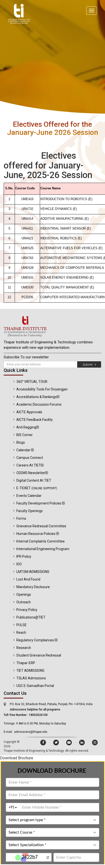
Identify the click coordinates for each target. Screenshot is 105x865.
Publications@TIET (30, 617)
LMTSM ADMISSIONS (32, 572)
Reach (21, 632)
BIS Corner (24, 435)
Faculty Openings (29, 511)
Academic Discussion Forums (39, 404)
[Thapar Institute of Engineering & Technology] (52, 326)
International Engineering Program (42, 549)
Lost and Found (28, 579)
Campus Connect (29, 458)
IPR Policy (23, 556)
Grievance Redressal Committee (41, 526)
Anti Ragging (26, 427)
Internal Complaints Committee (40, 541)
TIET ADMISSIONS (30, 670)
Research (23, 648)
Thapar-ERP (25, 663)
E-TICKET (36, 488)
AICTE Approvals (29, 412)
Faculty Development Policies (39, 503)
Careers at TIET (28, 465)
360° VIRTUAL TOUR (31, 382)
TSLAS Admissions (31, 678)
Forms (21, 518)
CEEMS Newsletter (30, 473)
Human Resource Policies (36, 534)
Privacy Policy (26, 610)
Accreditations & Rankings (36, 397)
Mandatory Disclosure (33, 587)
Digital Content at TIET (33, 480)
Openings (23, 594)
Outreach (23, 602)
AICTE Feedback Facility (34, 420)
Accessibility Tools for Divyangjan (42, 389)
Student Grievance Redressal (38, 655)
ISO (19, 564)
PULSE (21, 625)
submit (89, 364)
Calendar (23, 450)
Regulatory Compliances (35, 640)
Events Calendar (29, 496)
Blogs (20, 442)
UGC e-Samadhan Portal (35, 686)
